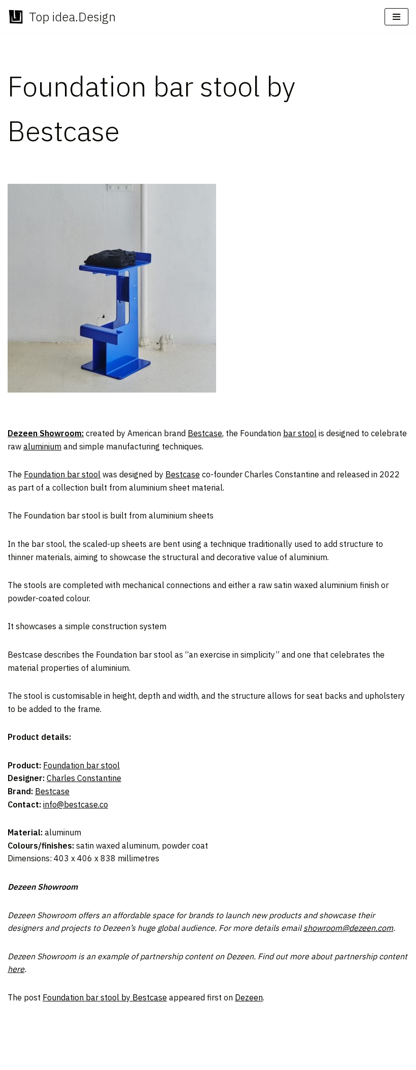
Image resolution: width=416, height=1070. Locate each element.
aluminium (42, 446)
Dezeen (249, 997)
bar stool (300, 433)
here (16, 969)
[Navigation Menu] (396, 16)
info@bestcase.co (75, 804)
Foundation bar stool (62, 474)
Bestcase (205, 433)
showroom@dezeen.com (348, 928)
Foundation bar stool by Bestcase (105, 997)
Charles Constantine (84, 778)
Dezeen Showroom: (46, 433)
